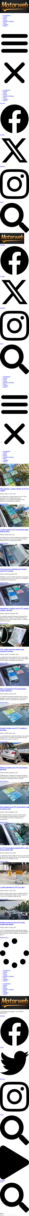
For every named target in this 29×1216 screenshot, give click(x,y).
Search (1, 1182)
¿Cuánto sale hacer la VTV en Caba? (12, 887)
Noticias (5, 17)
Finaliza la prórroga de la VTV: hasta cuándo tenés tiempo (12, 923)
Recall (4, 18)
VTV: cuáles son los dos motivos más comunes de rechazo (12, 650)
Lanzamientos (6, 15)
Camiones (5, 24)
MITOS (5, 25)
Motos (4, 23)
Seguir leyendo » (4, 504)
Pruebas (5, 20)
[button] (14, 58)
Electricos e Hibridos (8, 21)
